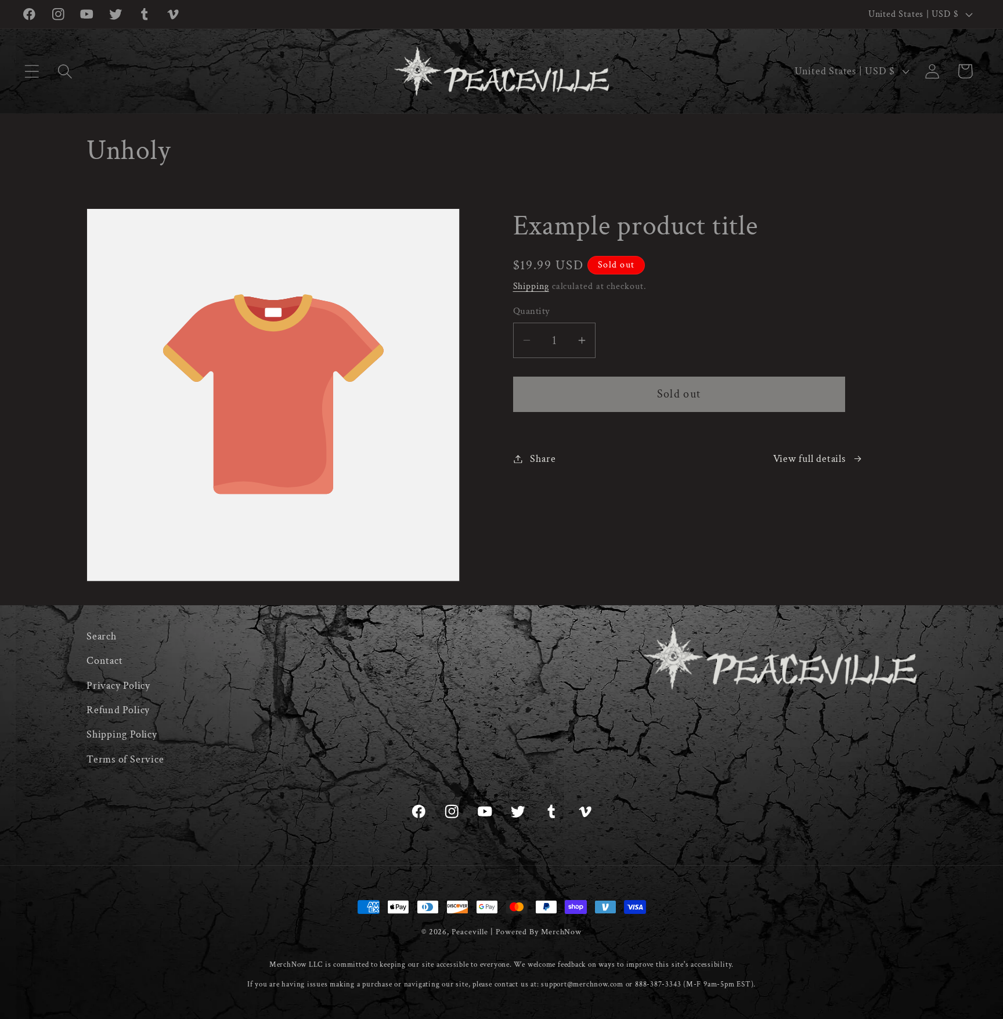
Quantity (531, 311)
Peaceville (470, 931)
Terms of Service (125, 759)
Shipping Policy (121, 735)
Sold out (679, 394)
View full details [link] (809, 458)
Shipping (531, 286)
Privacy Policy (118, 685)
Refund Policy (118, 710)
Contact (104, 661)
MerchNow (561, 931)
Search (101, 636)
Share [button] (542, 458)
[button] (31, 71)
